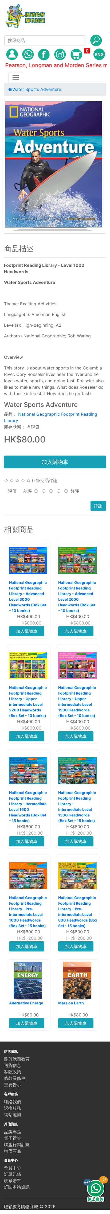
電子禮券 (12, 1138)
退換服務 (12, 1108)
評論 (98, 505)
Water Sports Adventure (36, 89)
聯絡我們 (12, 1101)
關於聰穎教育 (17, 1059)
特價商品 (12, 1151)
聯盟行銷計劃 (17, 1144)
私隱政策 (12, 1071)
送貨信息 (12, 1065)
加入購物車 (55, 462)
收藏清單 (12, 1180)
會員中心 (12, 1167)
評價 (12, 491)
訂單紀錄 (12, 1174)
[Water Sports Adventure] (55, 167)
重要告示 (12, 1084)
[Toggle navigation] (15, 77)
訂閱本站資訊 (17, 1187)
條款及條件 (14, 1078)
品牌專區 (12, 1131)
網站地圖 (12, 1114)
